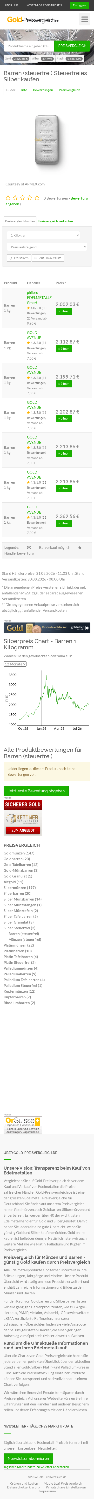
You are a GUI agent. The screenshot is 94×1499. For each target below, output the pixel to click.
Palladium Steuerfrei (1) (23, 985)
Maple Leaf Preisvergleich (63, 1483)
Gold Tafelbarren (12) (21, 864)
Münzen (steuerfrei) (24, 939)
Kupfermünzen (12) (19, 991)
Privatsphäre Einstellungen (66, 1487)
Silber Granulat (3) (19, 922)
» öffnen (63, 311)
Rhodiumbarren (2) (19, 1003)
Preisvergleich (72, 46)
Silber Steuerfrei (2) (19, 928)
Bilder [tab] (10, 90)
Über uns (11, 5)
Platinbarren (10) (18, 951)
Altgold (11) (13, 882)
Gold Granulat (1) (18, 876)
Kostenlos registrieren (44, 5)
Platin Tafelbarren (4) (21, 956)
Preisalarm (20, 258)
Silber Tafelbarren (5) (21, 916)
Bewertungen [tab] (43, 90)
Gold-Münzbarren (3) (21, 870)
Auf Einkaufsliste (50, 258)
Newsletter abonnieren (28, 1458)
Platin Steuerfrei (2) (20, 962)
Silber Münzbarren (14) (23, 899)
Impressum (47, 1491)
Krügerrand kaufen (24, 1483)
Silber (42, 58)
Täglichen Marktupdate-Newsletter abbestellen (36, 1467)
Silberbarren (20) (18, 893)
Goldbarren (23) (17, 859)
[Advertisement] (47, 1060)
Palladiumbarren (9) (20, 974)
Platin (69, 58)
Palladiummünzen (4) (21, 968)
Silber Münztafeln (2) (21, 910)
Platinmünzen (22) (19, 945)
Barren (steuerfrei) (23, 933)
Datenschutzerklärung (23, 1487)
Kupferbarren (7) (17, 997)
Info (24, 90)
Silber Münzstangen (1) (23, 905)
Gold (16, 58)
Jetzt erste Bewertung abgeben (36, 791)
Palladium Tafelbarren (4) (24, 980)
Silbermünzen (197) (20, 887)
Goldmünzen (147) (19, 853)
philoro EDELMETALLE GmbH (39, 297)
